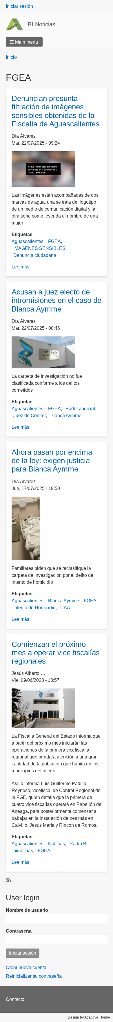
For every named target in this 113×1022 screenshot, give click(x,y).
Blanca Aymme (65, 415)
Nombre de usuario (27, 910)
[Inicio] (17, 24)
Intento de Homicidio (34, 607)
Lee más (20, 266)
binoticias (23, 850)
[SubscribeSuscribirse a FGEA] (8, 879)
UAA (65, 607)
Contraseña (19, 931)
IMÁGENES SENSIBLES (39, 248)
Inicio (11, 57)
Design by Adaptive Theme (89, 1017)
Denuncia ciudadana (34, 255)
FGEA (54, 241)
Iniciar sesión (19, 6)
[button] (24, 42)
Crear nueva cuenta (26, 967)
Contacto (15, 999)
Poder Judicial (80, 408)
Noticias (56, 843)
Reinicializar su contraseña (34, 976)
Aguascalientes (27, 241)
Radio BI (79, 843)
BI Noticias (41, 24)
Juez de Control (29, 415)
